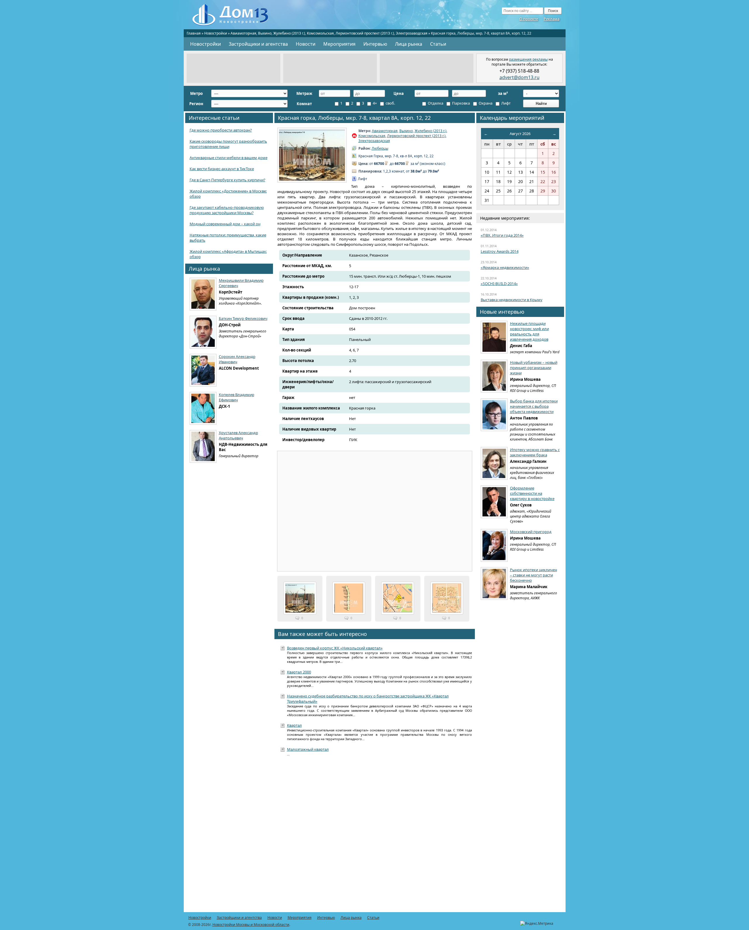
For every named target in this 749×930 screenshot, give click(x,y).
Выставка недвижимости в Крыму (511, 299)
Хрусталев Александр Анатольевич (238, 435)
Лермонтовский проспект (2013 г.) (365, 33)
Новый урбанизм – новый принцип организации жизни (533, 368)
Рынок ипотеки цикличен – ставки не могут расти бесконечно (533, 575)
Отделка (435, 103)
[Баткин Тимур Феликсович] (203, 332)
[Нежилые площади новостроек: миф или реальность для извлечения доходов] (494, 337)
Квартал (294, 725)
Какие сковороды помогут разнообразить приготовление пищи (228, 144)
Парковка (460, 103)
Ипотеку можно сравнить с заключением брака (535, 452)
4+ (374, 103)
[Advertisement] (233, 68)
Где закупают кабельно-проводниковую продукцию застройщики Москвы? (227, 210)
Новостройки (215, 33)
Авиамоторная (243, 33)
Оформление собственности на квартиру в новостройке (532, 493)
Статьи (438, 44)
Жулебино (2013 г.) (289, 33)
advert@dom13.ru (519, 77)
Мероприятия (339, 44)
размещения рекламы (528, 59)
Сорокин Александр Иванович (237, 359)
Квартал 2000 (299, 672)
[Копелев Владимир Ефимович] (203, 408)
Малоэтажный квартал (308, 749)
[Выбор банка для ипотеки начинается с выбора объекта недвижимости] (494, 414)
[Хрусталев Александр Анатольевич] (203, 446)
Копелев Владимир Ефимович (236, 397)
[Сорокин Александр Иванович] (203, 370)
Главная (194, 33)
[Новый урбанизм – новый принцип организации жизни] (494, 376)
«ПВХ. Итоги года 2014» (502, 235)
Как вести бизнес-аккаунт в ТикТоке (222, 168)
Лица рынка (408, 44)
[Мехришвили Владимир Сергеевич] (203, 294)
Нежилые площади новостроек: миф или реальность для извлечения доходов (529, 331)
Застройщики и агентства (258, 44)
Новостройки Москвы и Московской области (250, 924)
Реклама (551, 18)
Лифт (505, 103)
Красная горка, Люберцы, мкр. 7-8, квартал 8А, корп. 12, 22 (354, 117)
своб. (390, 103)
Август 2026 (520, 133)
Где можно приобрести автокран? (221, 130)
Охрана (485, 103)
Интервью (375, 44)
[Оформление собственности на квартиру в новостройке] (494, 501)
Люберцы (380, 148)
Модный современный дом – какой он (225, 223)
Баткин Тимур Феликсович (243, 318)
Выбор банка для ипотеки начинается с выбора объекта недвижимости (534, 406)
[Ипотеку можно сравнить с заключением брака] (494, 463)
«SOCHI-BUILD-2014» (499, 283)
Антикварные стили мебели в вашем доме (228, 157)
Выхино (265, 33)
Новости (305, 44)
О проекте (528, 18)
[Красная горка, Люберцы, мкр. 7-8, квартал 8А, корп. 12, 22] (312, 155)
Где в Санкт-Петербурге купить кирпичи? (227, 179)
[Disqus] (374, 837)
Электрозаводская (411, 33)
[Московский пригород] (494, 545)
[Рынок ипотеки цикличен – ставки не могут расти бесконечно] (494, 583)
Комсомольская (320, 33)
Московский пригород (531, 531)
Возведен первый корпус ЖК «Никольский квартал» (335, 648)
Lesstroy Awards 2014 (499, 251)
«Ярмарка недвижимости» (505, 267)
